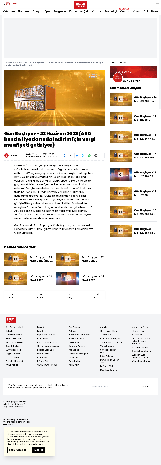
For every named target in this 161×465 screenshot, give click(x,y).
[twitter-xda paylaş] (70, 155)
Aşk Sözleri (74, 349)
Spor (48, 11)
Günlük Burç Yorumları (48, 365)
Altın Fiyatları (12, 365)
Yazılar (96, 11)
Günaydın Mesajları (78, 353)
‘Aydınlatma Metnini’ (17, 444)
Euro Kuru (41, 331)
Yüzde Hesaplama (141, 361)
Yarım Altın (74, 365)
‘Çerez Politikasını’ (38, 441)
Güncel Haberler (13, 338)
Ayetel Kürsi (74, 342)
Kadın (73, 11)
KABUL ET (38, 450)
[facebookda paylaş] (64, 155)
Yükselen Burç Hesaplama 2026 (140, 356)
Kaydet (146, 386)
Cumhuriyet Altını (108, 331)
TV (26, 62)
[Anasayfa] (11, 320)
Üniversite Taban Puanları (108, 351)
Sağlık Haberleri (13, 353)
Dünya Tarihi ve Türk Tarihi (109, 361)
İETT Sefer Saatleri (140, 347)
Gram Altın (74, 357)
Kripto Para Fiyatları (46, 334)
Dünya (37, 11)
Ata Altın (104, 327)
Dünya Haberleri (13, 349)
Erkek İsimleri (138, 331)
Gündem (9, 11)
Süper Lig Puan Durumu (111, 342)
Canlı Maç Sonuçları (110, 338)
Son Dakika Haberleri (15, 327)
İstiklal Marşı (43, 353)
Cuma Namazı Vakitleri (48, 346)
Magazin (60, 11)
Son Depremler (76, 327)
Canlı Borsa (43, 338)
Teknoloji (111, 11)
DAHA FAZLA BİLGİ (18, 450)
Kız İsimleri (137, 334)
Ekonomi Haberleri (14, 334)
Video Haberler (107, 346)
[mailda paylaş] (95, 155)
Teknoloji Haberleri (14, 361)
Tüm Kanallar (119, 62)
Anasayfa (9, 62)
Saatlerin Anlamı (77, 346)
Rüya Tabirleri (106, 356)
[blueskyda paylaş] (76, 155)
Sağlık (84, 11)
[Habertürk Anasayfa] (80, 4)
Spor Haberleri (12, 346)
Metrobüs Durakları (109, 370)
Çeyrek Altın (74, 361)
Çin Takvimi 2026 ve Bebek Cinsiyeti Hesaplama (141, 341)
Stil (146, 11)
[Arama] (4, 4)
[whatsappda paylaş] (89, 155)
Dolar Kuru (42, 327)
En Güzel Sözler (107, 366)
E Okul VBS (42, 357)
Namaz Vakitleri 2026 (47, 342)
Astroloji (72, 331)
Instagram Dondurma (79, 334)
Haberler (10, 331)
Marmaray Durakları (141, 327)
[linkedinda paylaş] (83, 155)
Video (137, 11)
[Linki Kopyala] (102, 155)
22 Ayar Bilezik (107, 334)
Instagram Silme (77, 338)
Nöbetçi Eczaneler (45, 349)
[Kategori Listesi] (157, 4)
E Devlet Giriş (43, 361)
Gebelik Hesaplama (141, 351)
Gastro (125, 11)
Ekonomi (24, 11)
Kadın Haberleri (13, 357)
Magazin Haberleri (14, 342)
